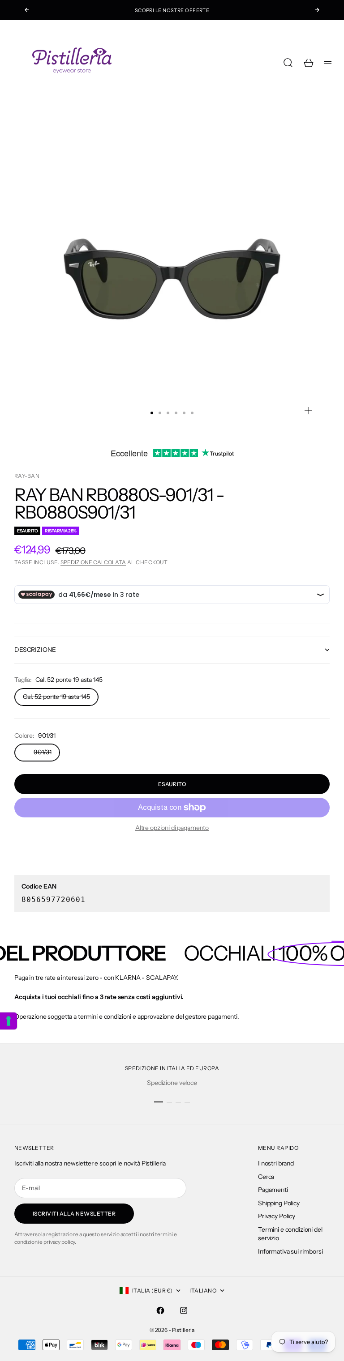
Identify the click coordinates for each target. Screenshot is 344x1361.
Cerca (266, 1177)
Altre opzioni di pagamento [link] (172, 828)
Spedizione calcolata (93, 562)
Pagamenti (273, 1190)
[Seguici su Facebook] (160, 1310)
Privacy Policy (276, 1216)
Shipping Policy (279, 1203)
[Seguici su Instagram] (183, 1310)
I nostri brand (276, 1163)
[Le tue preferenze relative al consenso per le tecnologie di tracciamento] (8, 1020)
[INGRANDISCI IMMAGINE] (308, 411)
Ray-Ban (26, 475)
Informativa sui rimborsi (290, 1251)
